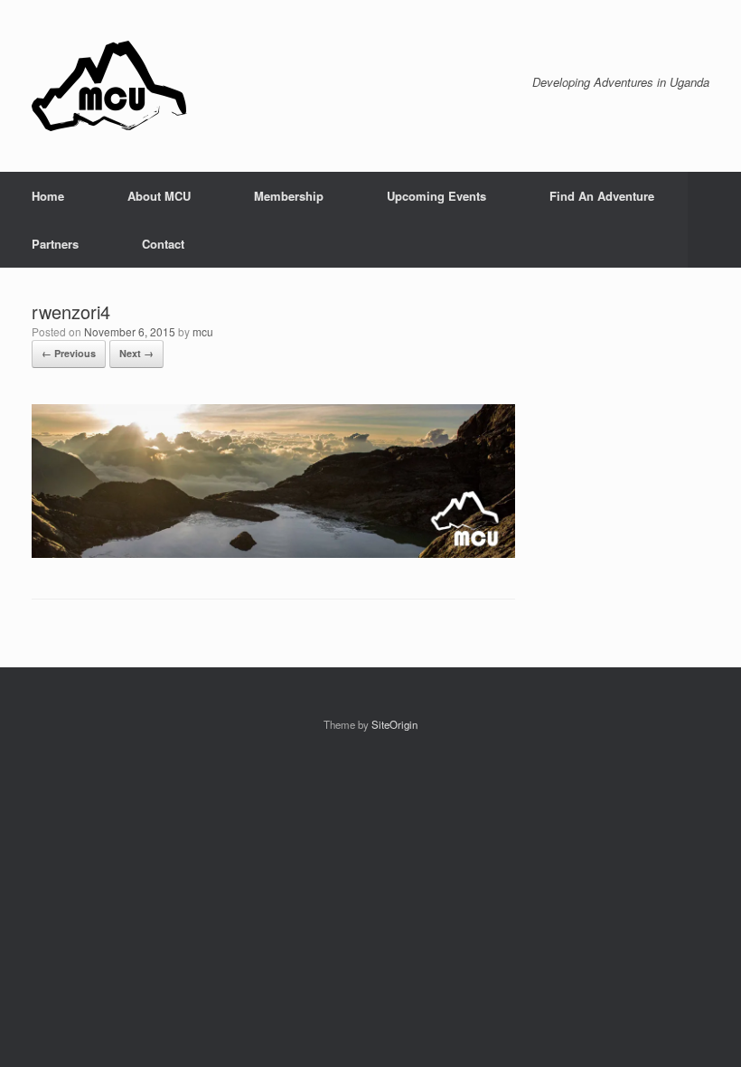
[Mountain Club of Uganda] (109, 86)
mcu (202, 331)
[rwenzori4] (273, 553)
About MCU (159, 195)
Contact (163, 243)
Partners (55, 243)
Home (48, 195)
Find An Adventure (601, 195)
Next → (136, 353)
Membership (289, 195)
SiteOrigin (394, 724)
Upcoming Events (436, 195)
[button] (714, 220)
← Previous (69, 353)
